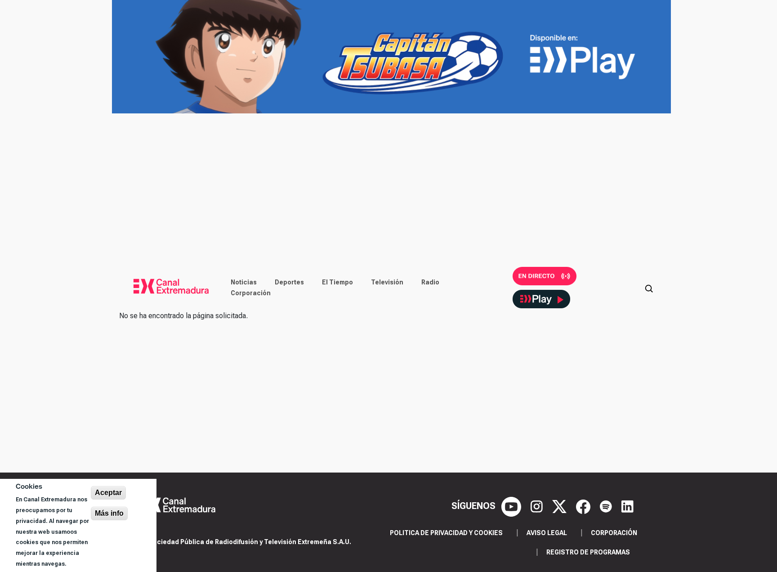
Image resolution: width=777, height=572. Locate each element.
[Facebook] (584, 505)
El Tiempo (337, 282)
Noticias (244, 282)
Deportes (289, 282)
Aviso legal (547, 532)
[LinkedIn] (627, 505)
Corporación (251, 293)
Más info (109, 513)
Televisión (387, 282)
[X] (560, 505)
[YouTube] (512, 505)
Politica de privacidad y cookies (446, 532)
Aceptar (108, 492)
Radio (430, 282)
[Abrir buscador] (648, 287)
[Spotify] (607, 505)
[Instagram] (538, 505)
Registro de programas (588, 552)
